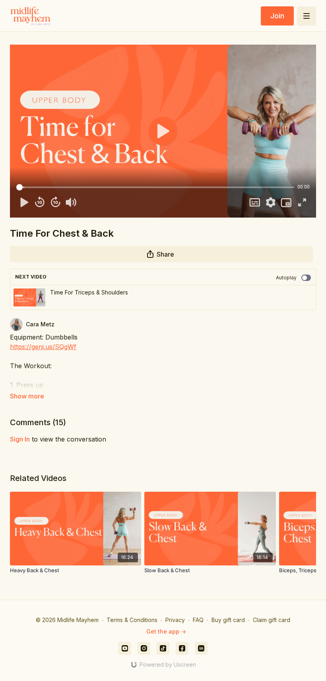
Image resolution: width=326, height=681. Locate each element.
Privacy (175, 619)
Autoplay (286, 278)
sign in (20, 439)
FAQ (198, 619)
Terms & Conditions (132, 619)
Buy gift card (228, 619)
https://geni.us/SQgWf (43, 347)
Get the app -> (166, 631)
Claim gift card (271, 619)
